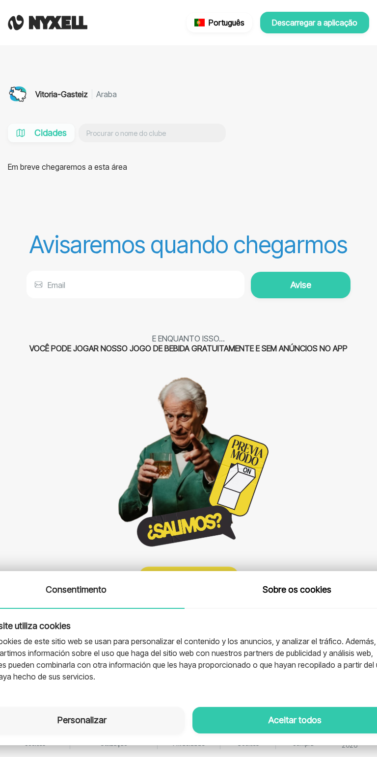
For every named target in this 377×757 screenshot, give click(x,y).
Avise (301, 285)
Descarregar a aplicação (314, 22)
